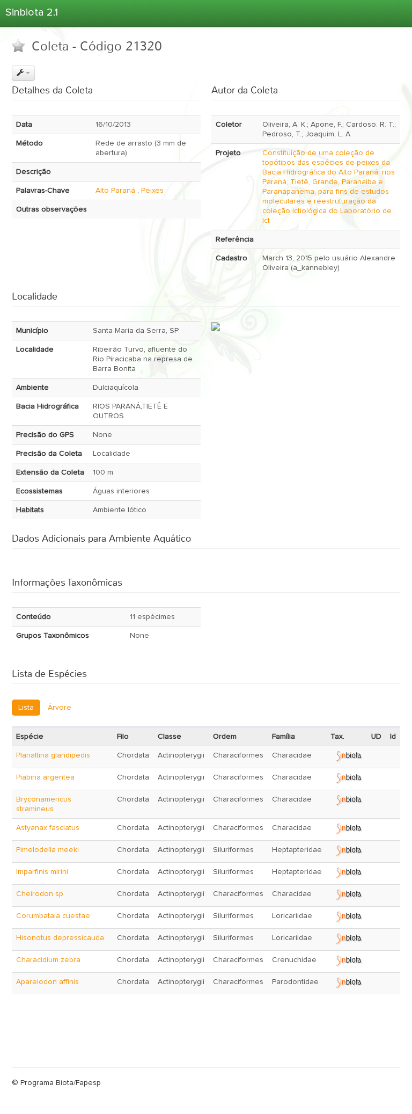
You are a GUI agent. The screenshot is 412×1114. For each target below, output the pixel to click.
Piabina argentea (45, 777)
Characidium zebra (48, 960)
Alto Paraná (115, 190)
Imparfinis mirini (42, 872)
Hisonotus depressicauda (60, 938)
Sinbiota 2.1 (31, 12)
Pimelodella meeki (47, 850)
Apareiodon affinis (47, 982)
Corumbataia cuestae (53, 916)
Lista (26, 707)
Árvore (59, 707)
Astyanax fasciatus (47, 828)
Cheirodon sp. (40, 894)
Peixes (152, 190)
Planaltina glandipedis (53, 755)
